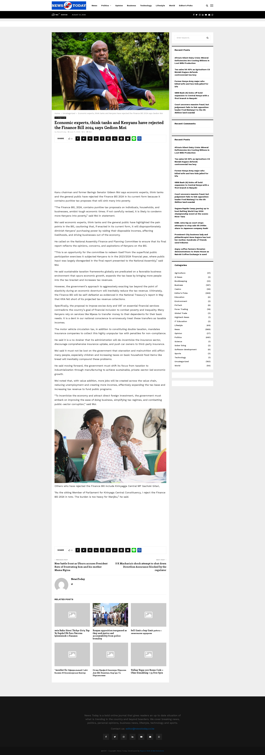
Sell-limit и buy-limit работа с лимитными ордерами (146, 632)
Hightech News (182, 317)
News (94, 5)
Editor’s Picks (186, 5)
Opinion (119, 5)
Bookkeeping (181, 281)
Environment (181, 301)
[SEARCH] (207, 38)
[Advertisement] (110, 168)
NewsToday (61, 132)
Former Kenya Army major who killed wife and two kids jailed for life (191, 84)
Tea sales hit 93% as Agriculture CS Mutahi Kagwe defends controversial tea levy (192, 72)
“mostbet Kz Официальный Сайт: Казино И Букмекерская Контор (71, 671)
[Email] (150, 737)
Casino (178, 289)
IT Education (181, 321)
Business (131, 5)
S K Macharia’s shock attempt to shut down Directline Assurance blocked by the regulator (140, 567)
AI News (178, 277)
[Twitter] (115, 737)
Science (178, 341)
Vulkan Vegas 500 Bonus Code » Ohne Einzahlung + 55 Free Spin (147, 671)
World (172, 5)
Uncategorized (60, 117)
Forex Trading (181, 309)
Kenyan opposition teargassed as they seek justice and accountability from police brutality (110, 634)
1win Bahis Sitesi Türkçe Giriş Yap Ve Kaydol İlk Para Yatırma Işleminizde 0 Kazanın (72, 633)
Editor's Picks (181, 293)
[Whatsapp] (159, 737)
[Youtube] (141, 737)
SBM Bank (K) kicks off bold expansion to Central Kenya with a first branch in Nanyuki (192, 95)
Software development (186, 349)
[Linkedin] (132, 737)
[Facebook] (106, 737)
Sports (178, 353)
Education (179, 297)
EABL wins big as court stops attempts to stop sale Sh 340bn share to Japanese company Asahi (191, 225)
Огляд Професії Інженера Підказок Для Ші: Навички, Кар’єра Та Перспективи (109, 673)
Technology (146, 5)
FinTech (178, 305)
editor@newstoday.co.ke (140, 728)
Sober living (180, 345)
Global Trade (181, 313)
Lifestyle (160, 5)
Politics (105, 5)
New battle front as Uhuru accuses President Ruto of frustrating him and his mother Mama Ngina (81, 567)
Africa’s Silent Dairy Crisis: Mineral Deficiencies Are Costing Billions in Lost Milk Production (192, 60)
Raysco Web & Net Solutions (152, 751)
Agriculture (180, 273)
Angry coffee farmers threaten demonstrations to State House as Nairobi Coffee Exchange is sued (192, 251)
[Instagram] (124, 737)
